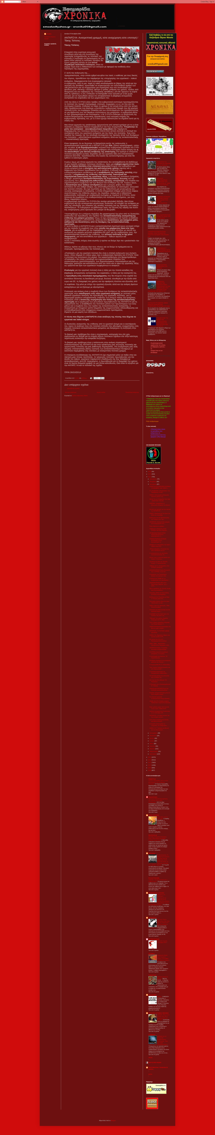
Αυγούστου (153, 735)
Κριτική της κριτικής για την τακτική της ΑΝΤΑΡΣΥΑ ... (160, 510)
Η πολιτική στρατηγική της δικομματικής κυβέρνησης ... (158, 672)
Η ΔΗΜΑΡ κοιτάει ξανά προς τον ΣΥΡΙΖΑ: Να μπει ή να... (159, 614)
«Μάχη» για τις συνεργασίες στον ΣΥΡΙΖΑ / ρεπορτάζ (159, 566)
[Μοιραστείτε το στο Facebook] (101, 378)
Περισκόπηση (152, 797)
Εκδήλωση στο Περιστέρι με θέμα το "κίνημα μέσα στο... (159, 597)
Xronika (48, 34)
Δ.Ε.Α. (150, 1074)
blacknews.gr (152, 835)
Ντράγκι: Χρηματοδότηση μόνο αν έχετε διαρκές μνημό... (159, 693)
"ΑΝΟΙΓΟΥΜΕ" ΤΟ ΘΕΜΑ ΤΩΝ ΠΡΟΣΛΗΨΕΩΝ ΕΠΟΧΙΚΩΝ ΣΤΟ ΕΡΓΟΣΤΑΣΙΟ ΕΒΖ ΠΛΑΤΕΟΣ (162, 322)
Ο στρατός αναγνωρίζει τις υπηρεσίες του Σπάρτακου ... (158, 724)
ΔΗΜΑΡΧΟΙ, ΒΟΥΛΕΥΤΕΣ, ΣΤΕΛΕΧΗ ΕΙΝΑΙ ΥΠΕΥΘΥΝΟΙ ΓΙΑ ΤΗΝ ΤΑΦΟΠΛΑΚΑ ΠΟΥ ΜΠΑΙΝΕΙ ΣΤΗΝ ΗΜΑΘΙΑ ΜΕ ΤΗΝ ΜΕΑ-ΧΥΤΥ (159, 286)
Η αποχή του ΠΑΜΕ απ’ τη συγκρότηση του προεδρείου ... (159, 579)
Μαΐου (152, 743)
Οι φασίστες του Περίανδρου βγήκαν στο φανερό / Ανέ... (158, 575)
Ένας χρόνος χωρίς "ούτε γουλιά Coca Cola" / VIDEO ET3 (159, 707)
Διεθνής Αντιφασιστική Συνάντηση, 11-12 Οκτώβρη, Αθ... (159, 712)
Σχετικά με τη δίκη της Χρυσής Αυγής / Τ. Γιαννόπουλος (158, 562)
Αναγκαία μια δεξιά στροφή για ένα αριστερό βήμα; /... (159, 610)
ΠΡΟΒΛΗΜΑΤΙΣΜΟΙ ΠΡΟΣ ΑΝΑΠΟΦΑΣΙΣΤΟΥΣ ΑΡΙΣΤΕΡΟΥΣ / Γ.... (157, 534)
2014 (150, 477)
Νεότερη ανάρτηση (70, 392)
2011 (150, 762)
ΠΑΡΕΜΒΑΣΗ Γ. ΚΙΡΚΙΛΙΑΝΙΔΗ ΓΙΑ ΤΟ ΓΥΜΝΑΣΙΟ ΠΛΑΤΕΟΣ (163, 249)
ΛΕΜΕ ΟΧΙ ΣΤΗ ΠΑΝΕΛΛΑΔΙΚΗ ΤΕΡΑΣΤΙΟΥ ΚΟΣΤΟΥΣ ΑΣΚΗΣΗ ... (159, 702)
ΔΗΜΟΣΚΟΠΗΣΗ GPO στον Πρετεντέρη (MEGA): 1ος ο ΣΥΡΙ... (158, 584)
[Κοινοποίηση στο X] (99, 378)
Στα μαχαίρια (152, 995)
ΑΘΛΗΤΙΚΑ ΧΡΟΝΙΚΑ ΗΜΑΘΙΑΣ (158, 1013)
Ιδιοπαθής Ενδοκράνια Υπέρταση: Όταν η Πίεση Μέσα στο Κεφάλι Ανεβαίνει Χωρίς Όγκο (157, 838)
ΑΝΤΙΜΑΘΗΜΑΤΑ (153, 939)
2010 (150, 765)
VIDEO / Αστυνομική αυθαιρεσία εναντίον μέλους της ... (159, 495)
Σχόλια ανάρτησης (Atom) (80, 395)
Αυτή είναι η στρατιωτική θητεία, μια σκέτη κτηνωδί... (159, 720)
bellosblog (151, 853)
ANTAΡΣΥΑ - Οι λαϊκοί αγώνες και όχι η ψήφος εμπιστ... (159, 716)
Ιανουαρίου (153, 754)
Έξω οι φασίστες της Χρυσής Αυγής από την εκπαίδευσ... (160, 589)
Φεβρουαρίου (154, 751)
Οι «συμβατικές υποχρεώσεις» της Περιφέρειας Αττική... (159, 491)
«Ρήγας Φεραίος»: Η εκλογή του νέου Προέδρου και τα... (159, 549)
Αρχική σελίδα (101, 392)
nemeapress (152, 918)
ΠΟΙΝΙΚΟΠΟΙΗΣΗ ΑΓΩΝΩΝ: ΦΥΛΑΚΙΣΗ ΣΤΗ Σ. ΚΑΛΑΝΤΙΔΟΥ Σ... (158, 540)
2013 (150, 757)
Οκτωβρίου (153, 484)
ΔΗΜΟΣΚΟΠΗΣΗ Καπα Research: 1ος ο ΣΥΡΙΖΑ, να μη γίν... (159, 570)
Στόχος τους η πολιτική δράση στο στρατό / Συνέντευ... (159, 558)
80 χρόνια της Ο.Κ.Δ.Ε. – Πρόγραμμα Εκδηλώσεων (158, 640)
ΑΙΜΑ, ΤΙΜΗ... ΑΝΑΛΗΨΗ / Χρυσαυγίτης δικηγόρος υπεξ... (159, 644)
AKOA (150, 1057)
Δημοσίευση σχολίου (73, 388)
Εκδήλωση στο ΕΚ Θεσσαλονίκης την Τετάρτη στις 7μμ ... (159, 518)
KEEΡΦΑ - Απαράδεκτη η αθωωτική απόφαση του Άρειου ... (159, 505)
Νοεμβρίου (153, 481)
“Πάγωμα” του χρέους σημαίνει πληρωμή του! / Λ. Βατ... (158, 619)
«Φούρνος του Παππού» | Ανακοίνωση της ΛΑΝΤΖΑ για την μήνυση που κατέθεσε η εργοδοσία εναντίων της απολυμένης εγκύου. (158, 899)
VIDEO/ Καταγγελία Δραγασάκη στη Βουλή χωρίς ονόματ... (160, 627)
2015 (150, 474)
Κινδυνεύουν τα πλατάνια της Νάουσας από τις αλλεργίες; (164, 163)
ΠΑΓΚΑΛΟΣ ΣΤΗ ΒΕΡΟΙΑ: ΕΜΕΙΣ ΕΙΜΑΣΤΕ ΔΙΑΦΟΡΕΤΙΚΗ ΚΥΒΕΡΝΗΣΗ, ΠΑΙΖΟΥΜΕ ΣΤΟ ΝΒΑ (159, 304)
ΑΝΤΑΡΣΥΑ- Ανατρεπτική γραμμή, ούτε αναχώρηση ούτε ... (159, 522)
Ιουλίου (152, 738)
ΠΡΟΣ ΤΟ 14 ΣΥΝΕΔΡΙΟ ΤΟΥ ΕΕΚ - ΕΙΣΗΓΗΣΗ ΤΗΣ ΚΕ (159, 500)
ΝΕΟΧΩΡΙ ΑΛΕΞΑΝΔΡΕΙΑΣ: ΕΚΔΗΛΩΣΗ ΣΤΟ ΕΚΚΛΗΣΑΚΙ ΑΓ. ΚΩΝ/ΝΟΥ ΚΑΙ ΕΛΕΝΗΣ (163, 182)
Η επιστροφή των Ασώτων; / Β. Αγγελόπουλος (158, 657)
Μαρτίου (152, 749)
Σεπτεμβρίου (154, 733)
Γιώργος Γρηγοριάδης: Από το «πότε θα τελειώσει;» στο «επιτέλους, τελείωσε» (158, 782)
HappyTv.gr (152, 779)
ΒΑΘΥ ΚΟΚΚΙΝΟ (153, 815)
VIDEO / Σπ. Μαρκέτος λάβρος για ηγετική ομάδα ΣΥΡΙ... (159, 636)
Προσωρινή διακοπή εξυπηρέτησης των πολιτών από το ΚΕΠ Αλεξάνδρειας (158, 800)
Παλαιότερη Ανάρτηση (132, 392)
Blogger (113, 1120)
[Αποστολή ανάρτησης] (91, 378)
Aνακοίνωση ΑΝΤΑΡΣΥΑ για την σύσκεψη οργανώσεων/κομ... (158, 689)
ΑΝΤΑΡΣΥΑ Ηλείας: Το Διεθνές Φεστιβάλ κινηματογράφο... (158, 648)
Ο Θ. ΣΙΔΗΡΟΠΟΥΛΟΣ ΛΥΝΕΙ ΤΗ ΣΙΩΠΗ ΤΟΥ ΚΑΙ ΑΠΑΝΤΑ (164, 216)
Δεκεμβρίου (153, 479)
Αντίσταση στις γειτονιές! (156, 893)
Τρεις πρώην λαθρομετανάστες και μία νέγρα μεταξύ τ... (159, 668)
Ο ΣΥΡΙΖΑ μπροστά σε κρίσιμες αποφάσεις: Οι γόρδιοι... (158, 652)
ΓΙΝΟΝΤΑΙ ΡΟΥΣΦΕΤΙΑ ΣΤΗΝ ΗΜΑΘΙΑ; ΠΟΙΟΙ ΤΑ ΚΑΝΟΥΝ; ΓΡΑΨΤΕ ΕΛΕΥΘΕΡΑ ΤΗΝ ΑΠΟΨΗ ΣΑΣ (158, 234)
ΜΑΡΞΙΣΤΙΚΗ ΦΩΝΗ (154, 1062)
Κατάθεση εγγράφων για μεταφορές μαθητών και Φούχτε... (160, 661)
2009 (150, 768)
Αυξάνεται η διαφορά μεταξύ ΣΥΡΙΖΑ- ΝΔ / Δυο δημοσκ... (158, 529)
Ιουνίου (152, 741)
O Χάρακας (151, 1034)
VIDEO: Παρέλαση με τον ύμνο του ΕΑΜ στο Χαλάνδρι (159, 514)
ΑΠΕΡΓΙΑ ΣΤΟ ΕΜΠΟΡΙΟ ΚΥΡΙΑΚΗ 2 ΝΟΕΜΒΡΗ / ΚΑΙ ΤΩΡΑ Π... (160, 487)
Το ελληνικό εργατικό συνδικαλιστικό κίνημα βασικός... (160, 697)
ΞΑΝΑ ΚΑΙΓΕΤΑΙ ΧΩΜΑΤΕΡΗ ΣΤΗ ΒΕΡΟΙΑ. (162, 266)
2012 (150, 760)
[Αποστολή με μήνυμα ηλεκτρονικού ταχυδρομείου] (95, 378)
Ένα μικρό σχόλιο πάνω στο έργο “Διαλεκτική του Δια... (159, 602)
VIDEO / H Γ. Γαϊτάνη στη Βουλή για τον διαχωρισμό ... (159, 729)
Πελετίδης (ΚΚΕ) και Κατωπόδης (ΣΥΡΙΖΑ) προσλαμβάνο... (159, 593)
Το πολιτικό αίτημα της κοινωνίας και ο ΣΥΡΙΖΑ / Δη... (159, 676)
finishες (159, 996)
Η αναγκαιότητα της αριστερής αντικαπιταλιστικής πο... (158, 554)
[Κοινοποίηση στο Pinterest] (103, 378)
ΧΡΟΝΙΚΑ (151, 953)
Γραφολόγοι (152, 975)
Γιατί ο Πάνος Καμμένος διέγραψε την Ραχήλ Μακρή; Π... (159, 623)
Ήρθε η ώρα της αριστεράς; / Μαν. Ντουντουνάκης (159, 606)
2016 (150, 471)
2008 (150, 770)
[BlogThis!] (97, 378)
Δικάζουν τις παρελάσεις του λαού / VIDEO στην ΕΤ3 (159, 545)
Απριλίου (153, 746)
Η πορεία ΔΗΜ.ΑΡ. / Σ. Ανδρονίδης (159, 664)
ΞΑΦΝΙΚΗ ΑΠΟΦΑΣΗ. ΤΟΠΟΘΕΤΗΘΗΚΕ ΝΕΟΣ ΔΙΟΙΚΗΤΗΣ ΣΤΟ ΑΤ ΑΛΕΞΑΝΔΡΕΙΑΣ (163, 200)
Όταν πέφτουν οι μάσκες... (157, 526)
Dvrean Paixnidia (153, 878)
